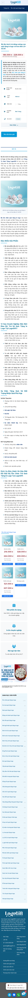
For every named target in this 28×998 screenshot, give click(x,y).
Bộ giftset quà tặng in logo (14, 751)
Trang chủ (6, 8)
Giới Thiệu (6, 936)
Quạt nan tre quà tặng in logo (14, 873)
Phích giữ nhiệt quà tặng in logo (14, 863)
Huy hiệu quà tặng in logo (14, 812)
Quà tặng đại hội (21, 944)
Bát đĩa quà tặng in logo (14, 721)
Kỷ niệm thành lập (11, 423)
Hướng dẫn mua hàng (9, 960)
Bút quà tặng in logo (14, 761)
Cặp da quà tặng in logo (14, 766)
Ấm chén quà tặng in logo (17, 8)
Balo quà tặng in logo (14, 710)
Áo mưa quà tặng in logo (14, 705)
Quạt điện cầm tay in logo (14, 868)
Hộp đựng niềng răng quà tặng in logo (14, 802)
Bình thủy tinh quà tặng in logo (14, 741)
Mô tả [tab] (14, 149)
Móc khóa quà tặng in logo (14, 848)
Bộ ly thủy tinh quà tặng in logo (14, 756)
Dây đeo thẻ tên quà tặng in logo (14, 772)
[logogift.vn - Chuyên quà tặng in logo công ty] (16, 2)
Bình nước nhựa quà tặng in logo (14, 736)
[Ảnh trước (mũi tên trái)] (1, 995)
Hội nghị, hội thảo (10, 410)
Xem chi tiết (7, 564)
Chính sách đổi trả (8, 966)
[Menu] (2, 2)
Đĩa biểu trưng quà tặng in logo (14, 777)
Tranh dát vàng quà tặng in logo (14, 889)
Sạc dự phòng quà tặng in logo (14, 878)
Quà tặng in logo (5, 919)
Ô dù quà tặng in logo (14, 858)
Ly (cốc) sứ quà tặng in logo (14, 838)
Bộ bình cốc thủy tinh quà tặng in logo (14, 746)
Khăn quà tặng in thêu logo (14, 817)
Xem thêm (13, 125)
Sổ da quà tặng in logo (14, 884)
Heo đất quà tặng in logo (14, 797)
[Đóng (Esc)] (1, 988)
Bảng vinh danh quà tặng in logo (14, 716)
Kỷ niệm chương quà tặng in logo (14, 828)
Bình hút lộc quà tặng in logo (14, 731)
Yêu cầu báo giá (9, 134)
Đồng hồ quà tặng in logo (14, 782)
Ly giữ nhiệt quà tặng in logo (14, 843)
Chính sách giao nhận (9, 963)
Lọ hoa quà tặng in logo (14, 833)
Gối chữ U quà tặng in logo (14, 792)
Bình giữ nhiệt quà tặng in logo (14, 726)
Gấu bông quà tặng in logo (14, 787)
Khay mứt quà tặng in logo (14, 822)
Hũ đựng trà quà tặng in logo (14, 807)
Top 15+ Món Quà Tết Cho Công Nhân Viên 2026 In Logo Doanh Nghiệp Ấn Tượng (14, 686)
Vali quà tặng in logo (14, 899)
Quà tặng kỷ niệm (21, 941)
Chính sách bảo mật (8, 970)
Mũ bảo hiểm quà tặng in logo (14, 853)
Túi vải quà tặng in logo (14, 894)
